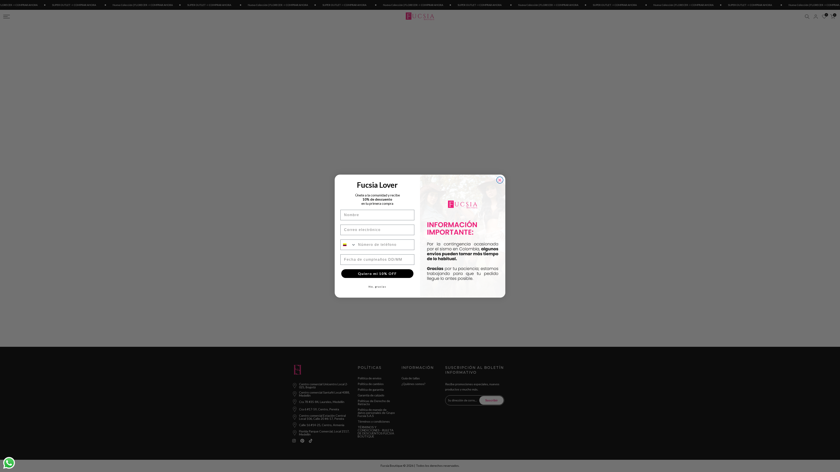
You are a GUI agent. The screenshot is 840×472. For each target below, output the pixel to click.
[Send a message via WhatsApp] (9, 463)
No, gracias (377, 286)
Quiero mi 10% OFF (377, 273)
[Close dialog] (500, 180)
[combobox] (348, 245)
